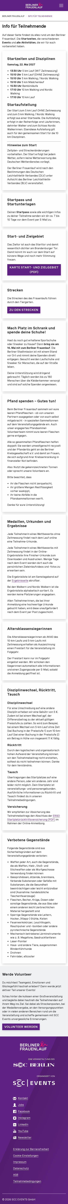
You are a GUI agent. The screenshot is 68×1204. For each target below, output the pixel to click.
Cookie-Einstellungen (25, 1155)
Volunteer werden (21, 1027)
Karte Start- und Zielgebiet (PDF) (34, 270)
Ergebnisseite (20, 580)
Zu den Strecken (23, 310)
